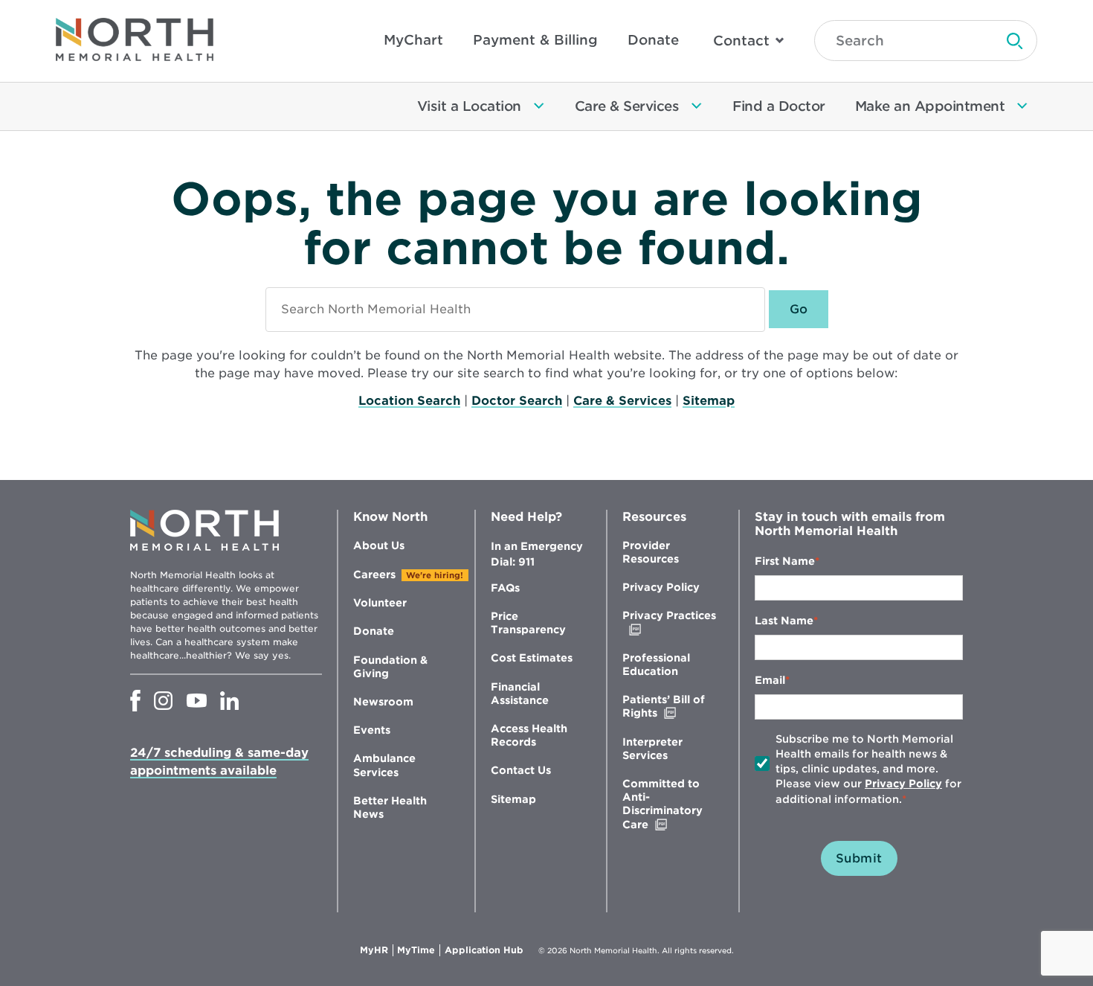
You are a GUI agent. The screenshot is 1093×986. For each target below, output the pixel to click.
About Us (378, 545)
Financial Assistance (520, 693)
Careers (374, 574)
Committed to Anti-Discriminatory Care (666, 804)
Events (371, 730)
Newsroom (383, 702)
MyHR (376, 950)
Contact (741, 40)
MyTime (418, 950)
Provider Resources (650, 552)
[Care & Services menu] (697, 106)
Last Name (784, 621)
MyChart (413, 40)
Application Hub (484, 950)
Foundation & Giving (390, 666)
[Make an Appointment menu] (1022, 106)
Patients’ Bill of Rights (671, 707)
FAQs (505, 588)
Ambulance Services (384, 765)
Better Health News (390, 807)
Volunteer (380, 603)
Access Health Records (529, 735)
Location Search (409, 401)
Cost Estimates (532, 658)
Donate (653, 40)
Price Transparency (528, 623)
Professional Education (656, 664)
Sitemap (709, 401)
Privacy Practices (669, 622)
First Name (785, 561)
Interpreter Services (652, 748)
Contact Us (521, 770)
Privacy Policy (661, 587)
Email (770, 680)
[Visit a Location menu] (539, 106)
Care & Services (622, 401)
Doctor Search (516, 401)
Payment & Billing (535, 40)
